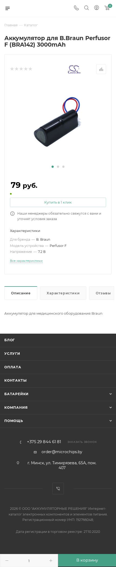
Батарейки (16, 394)
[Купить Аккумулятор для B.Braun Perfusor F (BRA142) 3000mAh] (58, 122)
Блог (9, 340)
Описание (20, 293)
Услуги (12, 354)
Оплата (12, 367)
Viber (58, 488)
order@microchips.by (62, 451)
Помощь (13, 421)
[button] (52, 167)
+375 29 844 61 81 (44, 442)
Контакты (15, 380)
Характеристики (63, 293)
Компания (16, 407)
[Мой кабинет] (96, 8)
